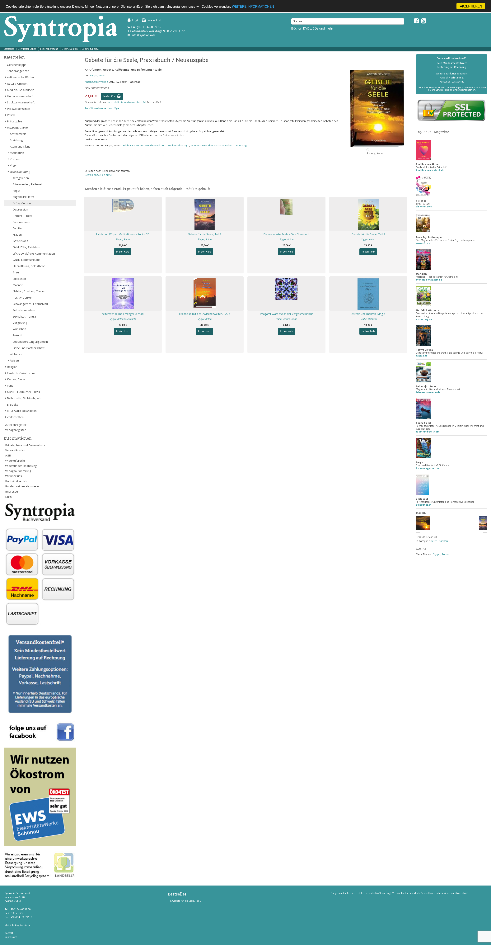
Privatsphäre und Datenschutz (25, 445)
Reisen (14, 360)
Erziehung (16, 140)
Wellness (16, 354)
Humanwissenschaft (20, 96)
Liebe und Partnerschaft (28, 348)
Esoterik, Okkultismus (21, 373)
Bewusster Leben (27, 48)
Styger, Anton (97, 75)
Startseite (9, 48)
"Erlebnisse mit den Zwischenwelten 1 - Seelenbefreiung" (155, 145)
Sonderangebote (18, 71)
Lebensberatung (49, 48)
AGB (8, 455)
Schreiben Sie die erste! (98, 175)
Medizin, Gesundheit (20, 90)
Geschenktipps (16, 65)
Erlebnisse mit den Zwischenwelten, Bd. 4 (204, 314)
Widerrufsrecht (15, 460)
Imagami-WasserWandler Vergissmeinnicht (286, 314)
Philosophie (14, 121)
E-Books (12, 404)
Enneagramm (21, 222)
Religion (12, 367)
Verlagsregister (15, 430)
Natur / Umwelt (17, 83)
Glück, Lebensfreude (26, 260)
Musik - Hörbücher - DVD (23, 392)
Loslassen (19, 279)
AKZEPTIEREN (471, 6)
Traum (17, 272)
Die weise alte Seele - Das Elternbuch (286, 234)
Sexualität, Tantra (24, 316)
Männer (18, 285)
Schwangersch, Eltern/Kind (30, 304)
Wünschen (19, 329)
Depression (20, 209)
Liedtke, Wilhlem (368, 319)
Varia (10, 385)
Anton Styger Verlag (96, 81)
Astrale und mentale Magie (368, 314)
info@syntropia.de (144, 35)
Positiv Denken (22, 297)
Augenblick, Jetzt (23, 197)
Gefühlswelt (20, 241)
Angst (16, 190)
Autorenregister (15, 425)
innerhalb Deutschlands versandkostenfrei (127, 102)
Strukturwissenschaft (21, 102)
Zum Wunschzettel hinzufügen (102, 108)
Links (8, 496)
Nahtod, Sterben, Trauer (29, 291)
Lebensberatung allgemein (30, 341)
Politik (11, 115)
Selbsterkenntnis (24, 310)
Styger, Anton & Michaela (123, 319)
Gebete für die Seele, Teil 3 (368, 234)
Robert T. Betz (22, 216)
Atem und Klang (20, 146)
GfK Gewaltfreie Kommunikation (34, 253)
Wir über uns (13, 476)
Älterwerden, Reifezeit (28, 184)
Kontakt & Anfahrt (17, 481)
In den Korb (110, 96)
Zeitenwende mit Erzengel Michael (122, 314)
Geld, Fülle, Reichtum (26, 247)
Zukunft (17, 335)
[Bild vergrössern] (377, 145)
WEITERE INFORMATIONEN (253, 6)
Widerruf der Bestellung (21, 466)
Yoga (13, 165)
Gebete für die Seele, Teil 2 (204, 234)
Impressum (12, 491)
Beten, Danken (70, 48)
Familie (17, 228)
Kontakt (9, 933)
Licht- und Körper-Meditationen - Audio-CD (122, 234)
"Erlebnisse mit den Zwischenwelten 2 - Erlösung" (219, 145)
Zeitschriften (15, 417)
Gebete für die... (90, 48)
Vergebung (20, 322)
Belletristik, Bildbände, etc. (24, 398)
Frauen (17, 234)
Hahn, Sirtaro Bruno (286, 319)
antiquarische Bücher (20, 77)
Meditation (17, 153)
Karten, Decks (16, 379)
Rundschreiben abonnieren (22, 486)
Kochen (15, 159)
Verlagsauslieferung (18, 471)
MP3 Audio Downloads (22, 411)
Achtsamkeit (18, 134)
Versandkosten (15, 450)
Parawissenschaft (18, 109)
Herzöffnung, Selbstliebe (29, 266)
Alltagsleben (21, 178)
